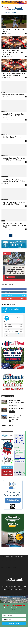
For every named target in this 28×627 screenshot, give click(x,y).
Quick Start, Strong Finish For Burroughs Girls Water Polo (11, 138)
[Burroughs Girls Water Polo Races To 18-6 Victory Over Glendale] (14, 150)
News (7, 556)
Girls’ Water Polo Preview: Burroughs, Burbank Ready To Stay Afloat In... (13, 181)
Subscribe (23, 298)
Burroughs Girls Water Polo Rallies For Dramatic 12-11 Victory (13, 203)
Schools (17, 556)
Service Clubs (13, 560)
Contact (8, 567)
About (2, 567)
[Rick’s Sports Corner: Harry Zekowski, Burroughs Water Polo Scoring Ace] (14, 42)
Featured (22, 556)
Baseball (3, 27)
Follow (23, 292)
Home (2, 556)
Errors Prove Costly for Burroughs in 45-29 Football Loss (16, 402)
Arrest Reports (12, 411)
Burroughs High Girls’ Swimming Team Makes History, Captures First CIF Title (13, 225)
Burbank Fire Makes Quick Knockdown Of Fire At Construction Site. (16, 417)
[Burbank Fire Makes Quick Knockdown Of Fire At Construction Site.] (4, 417)
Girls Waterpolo (5, 71)
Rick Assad (3, 56)
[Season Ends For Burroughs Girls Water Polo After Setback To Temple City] (14, 106)
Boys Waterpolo (5, 48)
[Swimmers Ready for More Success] (14, 87)
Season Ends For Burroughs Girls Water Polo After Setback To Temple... (12, 116)
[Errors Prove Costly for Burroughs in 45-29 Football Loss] (4, 402)
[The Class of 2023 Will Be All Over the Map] (14, 21)
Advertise (13, 567)
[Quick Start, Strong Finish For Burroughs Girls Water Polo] (14, 129)
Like (24, 289)
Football (10, 405)
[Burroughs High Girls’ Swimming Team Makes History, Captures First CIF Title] (14, 215)
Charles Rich (4, 185)
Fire (9, 421)
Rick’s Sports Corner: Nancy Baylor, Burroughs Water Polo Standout (13, 74)
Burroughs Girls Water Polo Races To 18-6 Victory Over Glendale (13, 159)
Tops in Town (4, 560)
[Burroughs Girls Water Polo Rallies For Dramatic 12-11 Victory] (14, 194)
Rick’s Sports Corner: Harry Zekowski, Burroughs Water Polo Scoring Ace (12, 52)
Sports (3, 92)
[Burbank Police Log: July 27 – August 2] (4, 410)
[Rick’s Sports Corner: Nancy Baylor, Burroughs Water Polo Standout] (14, 65)
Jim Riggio (3, 33)
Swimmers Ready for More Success (13, 95)
